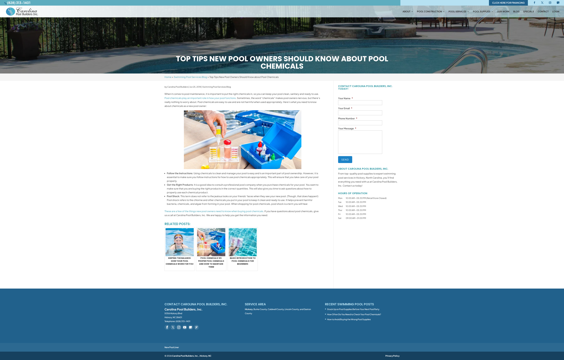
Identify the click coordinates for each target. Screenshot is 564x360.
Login (555, 11)
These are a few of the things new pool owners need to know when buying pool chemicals (213, 211)
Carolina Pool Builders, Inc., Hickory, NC (191, 355)
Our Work (503, 11)
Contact (543, 11)
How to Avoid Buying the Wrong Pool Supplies (349, 319)
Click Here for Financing (508, 2)
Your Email (345, 108)
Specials (528, 11)
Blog (516, 11)
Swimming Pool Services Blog (216, 86)
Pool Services (457, 11)
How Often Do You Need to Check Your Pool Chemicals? (354, 314)
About (406, 11)
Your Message (347, 128)
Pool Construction (429, 11)
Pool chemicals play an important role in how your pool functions (200, 98)
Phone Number (347, 118)
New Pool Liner (171, 347)
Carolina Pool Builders (177, 86)
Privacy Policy (392, 355)
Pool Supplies (481, 11)
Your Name (345, 98)
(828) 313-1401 (18, 3)
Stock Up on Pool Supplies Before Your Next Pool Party (353, 309)
